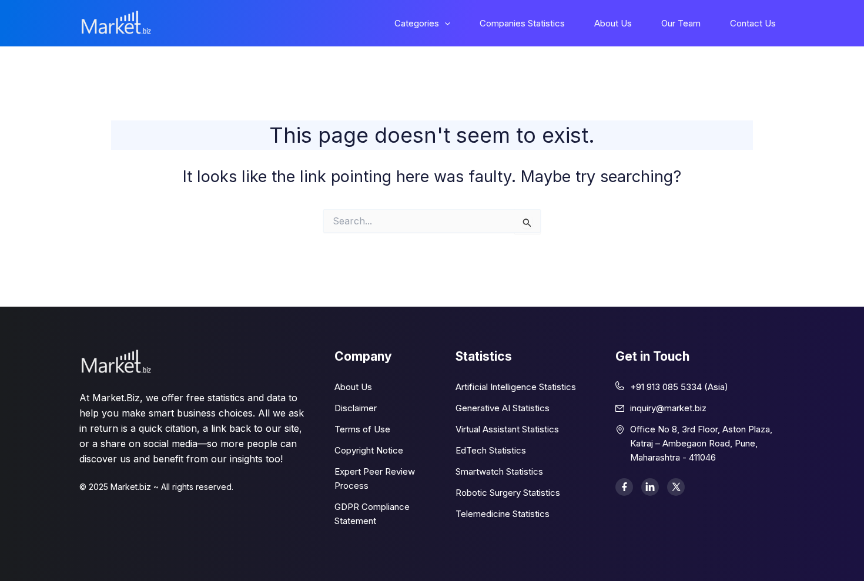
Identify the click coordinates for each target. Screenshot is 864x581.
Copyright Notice (368, 450)
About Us (353, 386)
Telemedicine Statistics (503, 513)
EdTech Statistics (491, 450)
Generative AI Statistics (503, 408)
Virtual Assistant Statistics (507, 429)
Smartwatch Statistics (499, 471)
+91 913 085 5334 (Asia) (679, 386)
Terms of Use (362, 429)
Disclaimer (355, 408)
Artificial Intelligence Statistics (516, 386)
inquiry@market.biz (668, 408)
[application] (444, 23)
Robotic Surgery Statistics (508, 492)
